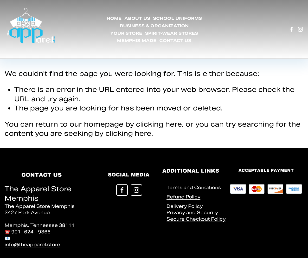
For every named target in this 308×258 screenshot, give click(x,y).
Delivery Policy (185, 206)
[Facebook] (292, 29)
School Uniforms (177, 18)
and (188, 187)
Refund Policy (183, 197)
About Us (137, 18)
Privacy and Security (192, 212)
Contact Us (175, 40)
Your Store (126, 33)
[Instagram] (300, 29)
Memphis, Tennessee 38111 (40, 225)
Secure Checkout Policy (196, 219)
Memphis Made (136, 40)
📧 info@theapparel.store (32, 241)
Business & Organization (154, 25)
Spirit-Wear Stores (171, 33)
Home (114, 18)
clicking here (159, 124)
